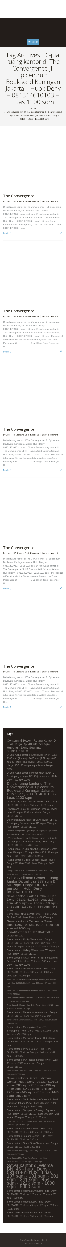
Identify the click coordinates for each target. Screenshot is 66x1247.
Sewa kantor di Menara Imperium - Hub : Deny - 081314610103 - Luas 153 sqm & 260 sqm (32, 1014)
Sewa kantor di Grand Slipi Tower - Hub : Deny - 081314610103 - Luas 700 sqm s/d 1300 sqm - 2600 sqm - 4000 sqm (32, 972)
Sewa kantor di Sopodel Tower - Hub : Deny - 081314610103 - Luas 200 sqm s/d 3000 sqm (30, 1130)
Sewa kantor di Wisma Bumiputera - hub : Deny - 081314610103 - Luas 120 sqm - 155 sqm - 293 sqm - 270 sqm (32, 1194)
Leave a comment (50, 201)
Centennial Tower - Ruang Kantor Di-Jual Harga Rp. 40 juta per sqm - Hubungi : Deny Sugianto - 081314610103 (32, 746)
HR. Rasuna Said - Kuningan (26, 201)
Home (33, 108)
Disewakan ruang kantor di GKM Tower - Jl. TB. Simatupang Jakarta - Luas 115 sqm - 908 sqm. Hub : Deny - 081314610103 (32, 823)
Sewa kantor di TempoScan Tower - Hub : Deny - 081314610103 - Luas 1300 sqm (32, 1145)
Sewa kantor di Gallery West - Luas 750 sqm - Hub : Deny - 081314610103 (31, 952)
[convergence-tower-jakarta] (24, 276)
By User (6, 201)
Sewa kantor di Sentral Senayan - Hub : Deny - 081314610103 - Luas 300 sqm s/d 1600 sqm (31, 1123)
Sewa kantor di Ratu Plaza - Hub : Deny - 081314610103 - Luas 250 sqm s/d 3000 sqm (31, 1072)
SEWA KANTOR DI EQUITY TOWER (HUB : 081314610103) (30, 934)
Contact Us (28, 1244)
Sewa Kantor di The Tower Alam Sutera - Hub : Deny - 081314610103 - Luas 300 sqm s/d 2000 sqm (28, 1160)
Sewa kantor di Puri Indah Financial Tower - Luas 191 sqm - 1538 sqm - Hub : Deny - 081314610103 (32, 1063)
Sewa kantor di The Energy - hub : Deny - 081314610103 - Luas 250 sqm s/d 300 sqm (32, 1152)
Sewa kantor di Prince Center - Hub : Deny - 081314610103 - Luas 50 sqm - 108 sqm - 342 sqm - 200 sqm (31, 1052)
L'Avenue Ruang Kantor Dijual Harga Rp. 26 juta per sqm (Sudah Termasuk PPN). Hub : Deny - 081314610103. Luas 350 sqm (32, 841)
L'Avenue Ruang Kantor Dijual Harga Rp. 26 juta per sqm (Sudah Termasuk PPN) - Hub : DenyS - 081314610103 (32, 832)
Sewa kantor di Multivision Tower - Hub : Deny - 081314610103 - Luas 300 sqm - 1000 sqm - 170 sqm (32, 1041)
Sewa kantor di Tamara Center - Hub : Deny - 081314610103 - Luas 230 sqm (30, 1138)
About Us (38, 1244)
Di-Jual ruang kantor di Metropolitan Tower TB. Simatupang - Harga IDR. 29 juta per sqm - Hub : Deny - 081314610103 (32, 776)
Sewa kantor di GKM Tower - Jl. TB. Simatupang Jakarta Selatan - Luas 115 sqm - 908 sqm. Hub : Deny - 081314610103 (32, 961)
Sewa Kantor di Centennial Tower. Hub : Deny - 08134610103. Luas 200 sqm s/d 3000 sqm (33, 924)
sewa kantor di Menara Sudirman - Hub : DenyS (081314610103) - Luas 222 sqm (32, 1021)
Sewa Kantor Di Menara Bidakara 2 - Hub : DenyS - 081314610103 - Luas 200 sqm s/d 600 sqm (33, 999)
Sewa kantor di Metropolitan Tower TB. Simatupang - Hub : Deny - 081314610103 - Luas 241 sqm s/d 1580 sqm (32, 1030)
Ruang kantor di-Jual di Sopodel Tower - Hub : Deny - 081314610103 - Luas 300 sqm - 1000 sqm (31, 863)
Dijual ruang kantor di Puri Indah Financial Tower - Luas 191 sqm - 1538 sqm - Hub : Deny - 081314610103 (32, 812)
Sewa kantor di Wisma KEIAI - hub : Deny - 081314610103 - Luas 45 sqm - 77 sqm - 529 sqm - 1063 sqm (33, 1205)
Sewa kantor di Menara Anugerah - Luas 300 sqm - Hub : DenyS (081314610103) (32, 992)
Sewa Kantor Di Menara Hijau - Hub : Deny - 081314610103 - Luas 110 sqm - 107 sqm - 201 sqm (33, 1007)
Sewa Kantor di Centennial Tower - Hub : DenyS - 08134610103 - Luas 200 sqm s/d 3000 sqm (32, 915)
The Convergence (18, 195)
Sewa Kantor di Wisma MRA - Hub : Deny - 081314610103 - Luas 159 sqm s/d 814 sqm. (30, 1214)
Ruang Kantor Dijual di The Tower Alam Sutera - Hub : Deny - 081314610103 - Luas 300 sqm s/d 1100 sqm (30, 872)
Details (6, 233)
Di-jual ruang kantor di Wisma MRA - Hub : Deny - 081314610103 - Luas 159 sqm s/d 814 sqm (33, 803)
